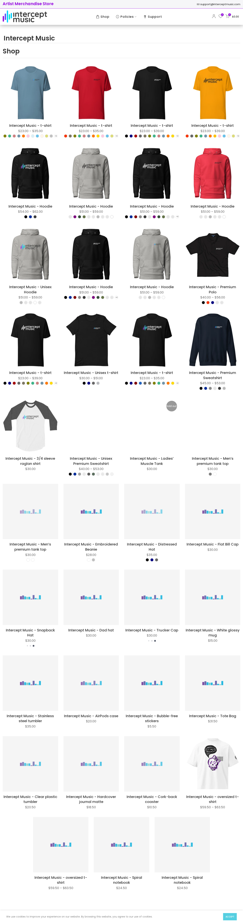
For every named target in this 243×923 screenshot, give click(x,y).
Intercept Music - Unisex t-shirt (91, 372)
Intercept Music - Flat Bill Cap (213, 544)
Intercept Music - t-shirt (30, 125)
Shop (105, 16)
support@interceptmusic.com (220, 4)
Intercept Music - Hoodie (30, 206)
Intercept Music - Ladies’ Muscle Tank (152, 461)
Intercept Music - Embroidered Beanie (91, 547)
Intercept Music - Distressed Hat (152, 547)
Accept (230, 916)
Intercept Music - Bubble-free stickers (152, 718)
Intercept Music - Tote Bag (212, 715)
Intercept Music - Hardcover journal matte (91, 799)
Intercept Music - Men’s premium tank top (212, 461)
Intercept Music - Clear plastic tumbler (30, 799)
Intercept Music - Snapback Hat (30, 633)
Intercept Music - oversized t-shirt (212, 799)
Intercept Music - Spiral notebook (121, 880)
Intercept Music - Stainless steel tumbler (30, 718)
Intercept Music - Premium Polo (212, 289)
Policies (127, 16)
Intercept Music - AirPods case (91, 715)
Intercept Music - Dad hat (91, 630)
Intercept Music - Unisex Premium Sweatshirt (91, 461)
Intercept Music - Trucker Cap (151, 630)
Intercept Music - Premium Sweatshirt (212, 375)
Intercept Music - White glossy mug (213, 633)
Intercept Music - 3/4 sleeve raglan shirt (30, 461)
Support (155, 16)
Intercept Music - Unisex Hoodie (30, 289)
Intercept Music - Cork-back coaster (152, 799)
